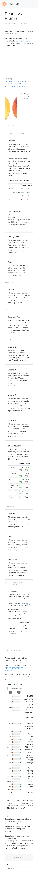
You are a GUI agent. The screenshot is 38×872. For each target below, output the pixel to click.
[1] (15, 45)
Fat (6, 84)
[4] (27, 604)
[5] (29, 604)
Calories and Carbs (12, 81)
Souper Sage (14, 4)
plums (27, 41)
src (14, 125)
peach (16, 41)
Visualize (22, 86)
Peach (10, 125)
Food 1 (9, 864)
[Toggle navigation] (33, 4)
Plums (25, 99)
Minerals (22, 84)
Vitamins (13, 84)
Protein (24, 81)
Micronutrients (10, 86)
